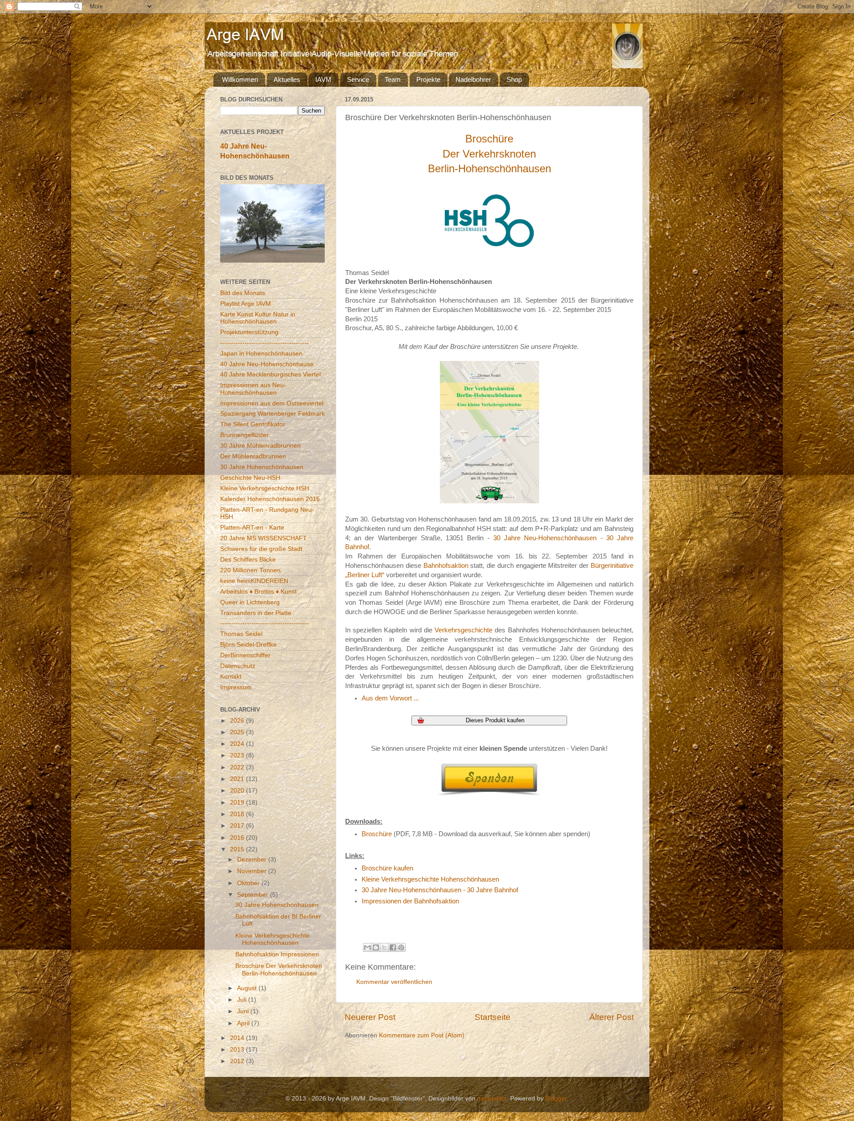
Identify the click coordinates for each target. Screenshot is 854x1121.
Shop (514, 79)
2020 (238, 790)
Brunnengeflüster (244, 435)
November (252, 871)
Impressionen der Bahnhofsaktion (410, 901)
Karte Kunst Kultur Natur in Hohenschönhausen (257, 318)
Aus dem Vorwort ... (390, 698)
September (253, 894)
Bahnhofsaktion (445, 565)
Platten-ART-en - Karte (252, 527)
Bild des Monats (242, 293)
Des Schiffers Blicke (248, 559)
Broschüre (377, 834)
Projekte (428, 79)
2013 (238, 1049)
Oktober (249, 883)
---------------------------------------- (264, 343)
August (247, 988)
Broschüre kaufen (387, 868)
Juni (243, 1011)
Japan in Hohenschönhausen (261, 353)
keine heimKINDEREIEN (254, 581)
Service (358, 79)
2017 (238, 825)
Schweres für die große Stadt (261, 549)
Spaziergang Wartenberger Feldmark (272, 413)
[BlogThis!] (375, 947)
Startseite (493, 1017)
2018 (238, 814)
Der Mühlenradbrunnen (253, 456)
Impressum (236, 687)
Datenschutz (237, 666)
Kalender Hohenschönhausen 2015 (270, 499)
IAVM (323, 79)
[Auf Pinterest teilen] (401, 947)
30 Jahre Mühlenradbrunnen (260, 445)
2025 (238, 732)
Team (393, 79)
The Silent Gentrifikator (252, 424)
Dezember (252, 859)
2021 (238, 779)
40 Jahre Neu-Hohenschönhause (267, 364)
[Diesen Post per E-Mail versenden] (367, 947)
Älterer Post (611, 1017)
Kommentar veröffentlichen (394, 982)
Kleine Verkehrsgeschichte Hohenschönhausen (430, 879)
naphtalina (492, 1098)
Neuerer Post (370, 1017)
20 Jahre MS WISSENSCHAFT (263, 538)
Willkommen (240, 79)
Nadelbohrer (473, 79)
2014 (238, 1038)
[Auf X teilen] (384, 947)
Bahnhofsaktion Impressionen (277, 954)
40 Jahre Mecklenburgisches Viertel (270, 374)
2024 (238, 744)
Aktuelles (287, 79)
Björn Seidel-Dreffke (248, 644)
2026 (238, 720)
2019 (238, 802)
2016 (238, 837)
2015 (238, 849)
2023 (238, 755)
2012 (238, 1061)
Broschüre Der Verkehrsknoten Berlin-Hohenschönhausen (278, 969)
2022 (238, 767)
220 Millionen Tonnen (250, 570)
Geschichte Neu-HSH (250, 477)
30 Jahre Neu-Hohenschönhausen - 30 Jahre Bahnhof (440, 890)
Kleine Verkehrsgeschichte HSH (264, 488)
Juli (242, 999)
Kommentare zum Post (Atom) (421, 1035)
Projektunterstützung (249, 332)
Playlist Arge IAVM (245, 303)
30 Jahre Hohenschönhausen (261, 467)
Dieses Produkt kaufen (495, 720)
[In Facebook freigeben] (392, 947)
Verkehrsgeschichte (463, 630)
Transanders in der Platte (255, 613)
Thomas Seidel (241, 634)
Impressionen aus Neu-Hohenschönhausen (253, 389)
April (244, 1023)
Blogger (556, 1098)
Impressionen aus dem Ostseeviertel (271, 403)
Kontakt (231, 676)
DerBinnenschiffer (245, 655)
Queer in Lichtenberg (250, 602)
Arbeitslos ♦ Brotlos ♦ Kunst (258, 591)
